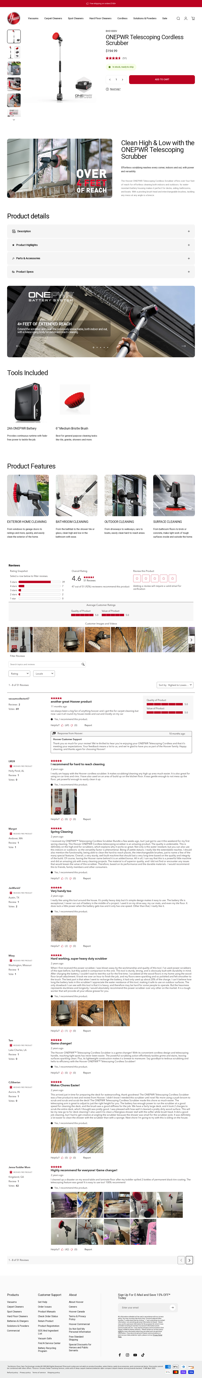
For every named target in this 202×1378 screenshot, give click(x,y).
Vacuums (12, 1301)
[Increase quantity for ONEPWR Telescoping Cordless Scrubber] (123, 79)
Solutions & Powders (18, 1325)
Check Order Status (48, 1316)
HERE (120, 1331)
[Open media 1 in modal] (59, 66)
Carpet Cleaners (15, 1306)
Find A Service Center (49, 1343)
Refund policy (12, 1372)
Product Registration (48, 1325)
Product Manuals (47, 1311)
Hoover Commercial (79, 1324)
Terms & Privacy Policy (77, 1318)
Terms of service (39, 1372)
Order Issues (45, 1306)
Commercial (13, 1330)
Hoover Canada (77, 1311)
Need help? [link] (115, 89)
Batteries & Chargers (18, 1321)
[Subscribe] (173, 1308)
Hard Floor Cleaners (17, 1316)
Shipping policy (53, 1372)
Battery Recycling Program (47, 1349)
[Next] (88, 71)
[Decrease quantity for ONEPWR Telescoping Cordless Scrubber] (109, 79)
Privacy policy (25, 1372)
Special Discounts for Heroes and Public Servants (80, 1347)
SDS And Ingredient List (48, 1332)
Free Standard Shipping (76, 1338)
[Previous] (18, 346)
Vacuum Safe (45, 1338)
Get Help (42, 1301)
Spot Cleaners (14, 1311)
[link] (28, 402)
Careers (73, 1306)
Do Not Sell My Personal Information (80, 1330)
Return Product (45, 1321)
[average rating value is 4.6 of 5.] (114, 58)
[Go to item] (14, 36)
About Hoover (76, 1301)
